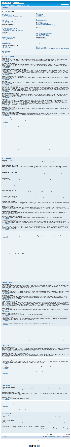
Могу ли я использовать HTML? (6, 47)
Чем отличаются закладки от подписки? (41, 38)
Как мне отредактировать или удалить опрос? (8, 37)
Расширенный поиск (66, 5)
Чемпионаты (12, 5)
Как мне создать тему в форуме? (6, 33)
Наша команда (45, 436)
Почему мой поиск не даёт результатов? (42, 32)
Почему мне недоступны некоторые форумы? (8, 38)
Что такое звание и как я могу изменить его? (8, 29)
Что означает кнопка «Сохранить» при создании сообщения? (10, 41)
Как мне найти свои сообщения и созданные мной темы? (44, 35)
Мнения (7, 5)
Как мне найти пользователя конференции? (42, 34)
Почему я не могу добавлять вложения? (7, 39)
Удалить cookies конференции (52, 436)
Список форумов (5, 7)
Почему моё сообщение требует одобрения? (8, 42)
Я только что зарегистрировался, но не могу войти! (9, 18)
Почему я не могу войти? (5, 14)
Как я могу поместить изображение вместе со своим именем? (10, 28)
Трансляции (18, 5)
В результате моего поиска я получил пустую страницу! (44, 33)
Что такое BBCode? (4, 46)
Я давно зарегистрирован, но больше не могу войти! (9, 19)
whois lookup (61, 427)
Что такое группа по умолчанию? (40, 19)
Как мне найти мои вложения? (40, 43)
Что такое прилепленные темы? (6, 51)
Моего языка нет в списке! (5, 27)
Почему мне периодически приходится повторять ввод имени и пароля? (12, 16)
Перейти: (47, 434)
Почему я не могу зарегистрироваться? (7, 21)
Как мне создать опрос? (5, 35)
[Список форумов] (12, 2)
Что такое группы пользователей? (41, 16)
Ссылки (27, 5)
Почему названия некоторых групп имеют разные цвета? (44, 18)
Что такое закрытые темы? (5, 52)
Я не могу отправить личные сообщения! (42, 23)
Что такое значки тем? (5, 53)
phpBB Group (31, 416)
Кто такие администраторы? (40, 14)
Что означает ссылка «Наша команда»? (41, 20)
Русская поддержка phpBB (35, 440)
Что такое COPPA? (4, 20)
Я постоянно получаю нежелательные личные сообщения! (44, 24)
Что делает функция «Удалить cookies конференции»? (9, 22)
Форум (23, 5)
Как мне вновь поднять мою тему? (6, 43)
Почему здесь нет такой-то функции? (41, 47)
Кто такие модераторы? (39, 15)
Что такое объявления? (5, 50)
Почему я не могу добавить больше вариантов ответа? (9, 36)
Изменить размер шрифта (68, 7)
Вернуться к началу (5, 61)
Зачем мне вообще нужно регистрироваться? (8, 15)
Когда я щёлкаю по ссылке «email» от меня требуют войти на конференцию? (12, 30)
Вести (3, 5)
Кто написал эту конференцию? (40, 46)
